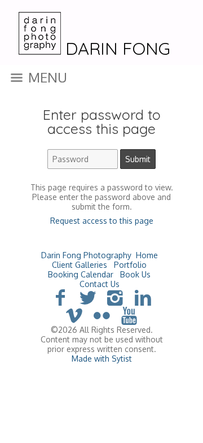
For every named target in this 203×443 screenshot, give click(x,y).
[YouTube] (129, 315)
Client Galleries (79, 265)
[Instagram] (115, 297)
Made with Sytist (102, 358)
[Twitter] (87, 297)
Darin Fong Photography (86, 255)
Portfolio (130, 265)
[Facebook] (60, 297)
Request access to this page (101, 220)
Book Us (135, 274)
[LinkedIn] (143, 297)
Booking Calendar (80, 274)
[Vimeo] (74, 315)
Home (147, 255)
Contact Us (100, 284)
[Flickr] (101, 315)
